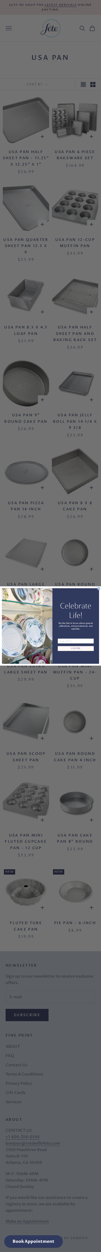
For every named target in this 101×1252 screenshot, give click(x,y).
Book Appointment (33, 1241)
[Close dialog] (98, 588)
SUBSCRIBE (76, 648)
